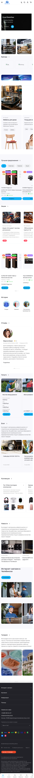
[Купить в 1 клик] (20, 177)
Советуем (11, 166)
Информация (5, 697)
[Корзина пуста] (31, 2)
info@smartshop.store (7, 715)
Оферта (27, 747)
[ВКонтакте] (2, 736)
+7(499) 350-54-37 (6, 713)
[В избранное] (20, 172)
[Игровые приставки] (16, 78)
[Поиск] (24, 2)
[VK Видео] (5, 736)
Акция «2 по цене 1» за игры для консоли (11, 229)
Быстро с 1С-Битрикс (8, 752)
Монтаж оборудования (10, 395)
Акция (27, 166)
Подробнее (6, 362)
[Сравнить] (20, 174)
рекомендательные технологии (9, 758)
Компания (4, 693)
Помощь (3, 702)
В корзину (11, 198)
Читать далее (16, 771)
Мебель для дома (9, 120)
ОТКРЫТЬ (6, 26)
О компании (6, 577)
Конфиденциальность (17, 747)
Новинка (19, 166)
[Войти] (27, 2)
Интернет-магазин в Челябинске (10, 570)
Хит (4, 166)
